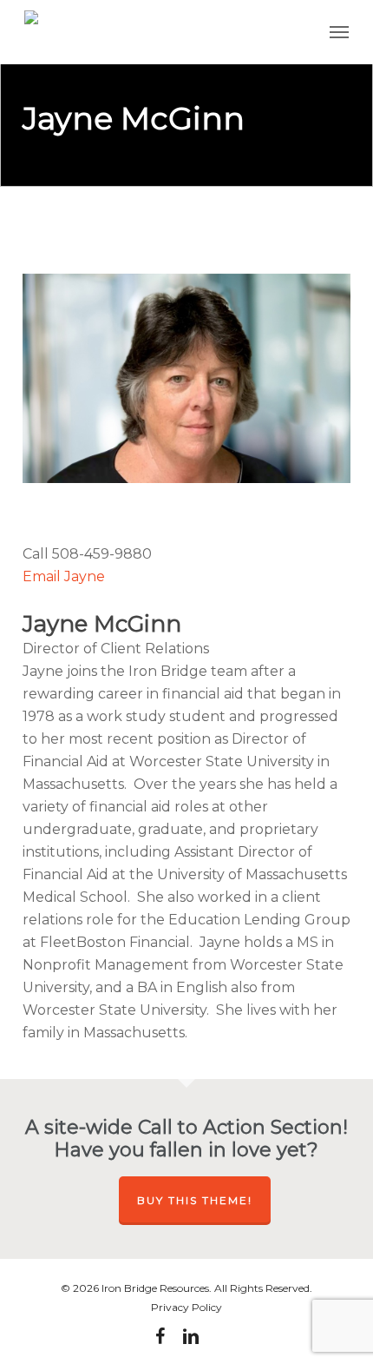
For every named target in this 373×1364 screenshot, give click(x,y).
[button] (339, 32)
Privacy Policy (186, 1307)
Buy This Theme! (194, 1200)
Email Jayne (64, 576)
